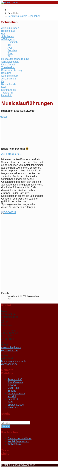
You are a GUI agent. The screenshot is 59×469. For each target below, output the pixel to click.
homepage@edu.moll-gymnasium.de (13, 362)
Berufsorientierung (11, 70)
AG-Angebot (8, 39)
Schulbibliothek (10, 61)
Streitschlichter (9, 75)
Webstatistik (14, 444)
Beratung (6, 73)
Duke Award (8, 64)
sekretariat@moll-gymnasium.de (11, 349)
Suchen (5, 419)
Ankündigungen (10, 28)
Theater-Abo (8, 67)
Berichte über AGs (12, 53)
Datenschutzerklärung (20, 438)
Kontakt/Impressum (18, 441)
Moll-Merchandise (8, 88)
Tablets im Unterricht (7, 94)
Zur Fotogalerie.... (11, 154)
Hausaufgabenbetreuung (15, 59)
